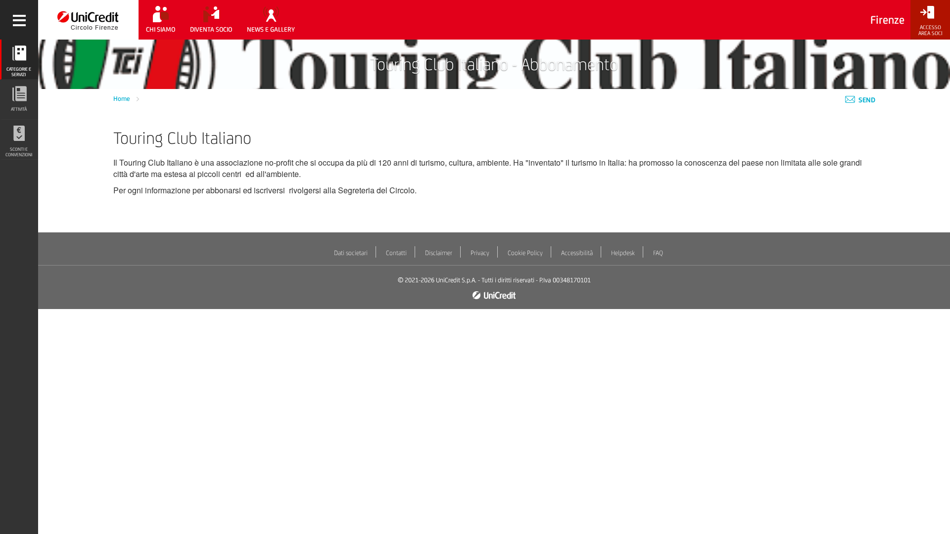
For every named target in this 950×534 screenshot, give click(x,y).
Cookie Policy (525, 253)
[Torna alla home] (88, 20)
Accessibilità (577, 253)
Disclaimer (438, 253)
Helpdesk (623, 253)
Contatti (396, 253)
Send (866, 100)
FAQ (658, 253)
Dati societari (351, 253)
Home (122, 98)
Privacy (480, 253)
